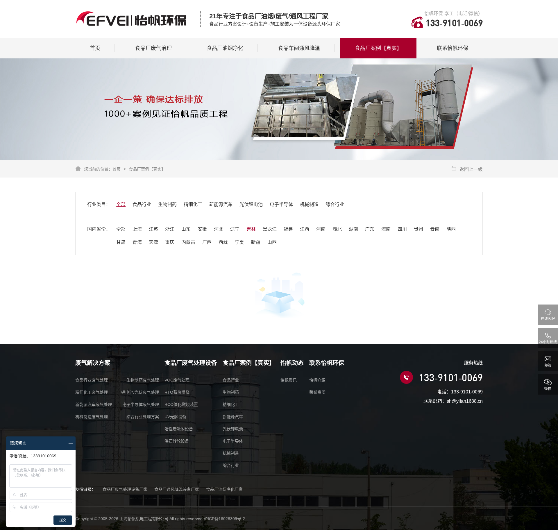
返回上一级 (471, 169)
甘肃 (121, 242)
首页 (95, 48)
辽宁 (234, 229)
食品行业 (142, 204)
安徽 (202, 229)
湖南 (353, 229)
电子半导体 (281, 204)
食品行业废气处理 (91, 380)
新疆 (255, 242)
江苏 (153, 229)
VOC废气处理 (176, 380)
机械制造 (309, 204)
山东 (186, 229)
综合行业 (335, 204)
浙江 (169, 229)
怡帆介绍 (317, 380)
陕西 (451, 229)
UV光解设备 (175, 416)
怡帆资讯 (288, 380)
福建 (288, 229)
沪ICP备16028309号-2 (224, 518)
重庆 (169, 242)
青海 (137, 242)
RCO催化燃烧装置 (181, 404)
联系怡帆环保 (452, 48)
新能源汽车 (221, 204)
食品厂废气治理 (153, 48)
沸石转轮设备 (176, 441)
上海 (137, 229)
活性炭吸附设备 (178, 429)
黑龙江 (270, 229)
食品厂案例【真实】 (378, 48)
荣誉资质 (317, 392)
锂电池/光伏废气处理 (140, 392)
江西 (304, 229)
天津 (153, 242)
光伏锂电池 (251, 204)
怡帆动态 (292, 363)
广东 (369, 229)
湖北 (337, 229)
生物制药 (167, 204)
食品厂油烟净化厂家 (224, 489)
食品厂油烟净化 (225, 48)
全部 (121, 204)
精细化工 (193, 204)
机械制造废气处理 (91, 416)
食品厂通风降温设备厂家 (176, 489)
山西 (272, 242)
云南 (434, 229)
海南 (386, 229)
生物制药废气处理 (142, 380)
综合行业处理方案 (142, 416)
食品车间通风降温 (299, 48)
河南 (321, 229)
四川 (402, 229)
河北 (218, 229)
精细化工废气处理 (91, 392)
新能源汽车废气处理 (93, 404)
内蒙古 (188, 242)
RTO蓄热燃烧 (176, 392)
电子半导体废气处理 (140, 404)
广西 (207, 242)
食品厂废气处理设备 (190, 363)
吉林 (251, 229)
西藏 (223, 242)
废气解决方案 (92, 363)
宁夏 (239, 242)
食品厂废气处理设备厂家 (125, 489)
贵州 (418, 229)
